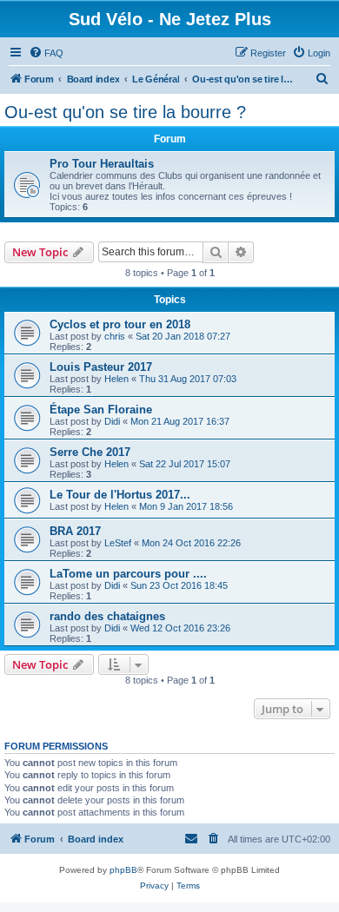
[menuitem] (46, 53)
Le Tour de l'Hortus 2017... (120, 494)
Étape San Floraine (101, 409)
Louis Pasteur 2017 (101, 366)
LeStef (117, 543)
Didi (112, 421)
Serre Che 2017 (90, 452)
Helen (116, 378)
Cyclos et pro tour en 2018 (120, 324)
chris (114, 336)
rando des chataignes (107, 616)
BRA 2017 (75, 531)
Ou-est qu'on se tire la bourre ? (125, 112)
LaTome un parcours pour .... (128, 573)
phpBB (123, 870)
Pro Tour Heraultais (102, 163)
